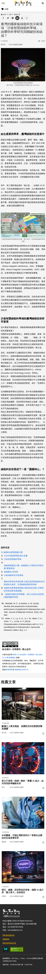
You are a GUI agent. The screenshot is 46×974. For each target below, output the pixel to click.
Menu (3, 3)
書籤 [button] (27, 18)
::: (1, 14)
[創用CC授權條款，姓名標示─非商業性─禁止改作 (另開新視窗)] (10, 644)
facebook (3, 18)
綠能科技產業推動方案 (13, 552)
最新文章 (17, 14)
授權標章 (9, 670)
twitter (8, 18)
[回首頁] (23, 3)
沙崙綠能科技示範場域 (13, 575)
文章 (10, 14)
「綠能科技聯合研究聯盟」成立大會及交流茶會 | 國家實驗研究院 (23, 595)
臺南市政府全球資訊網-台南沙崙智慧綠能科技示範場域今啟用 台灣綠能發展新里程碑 (24, 583)
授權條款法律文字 (21, 670)
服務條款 (6, 939)
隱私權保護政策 (9, 935)
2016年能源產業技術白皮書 (15, 556)
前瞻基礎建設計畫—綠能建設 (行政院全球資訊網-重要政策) (24, 566)
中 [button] (17, 18)
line (12, 18)
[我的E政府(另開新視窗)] (5, 949)
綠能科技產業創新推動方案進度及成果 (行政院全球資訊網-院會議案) (23, 589)
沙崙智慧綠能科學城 (12, 559)
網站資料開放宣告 (9, 943)
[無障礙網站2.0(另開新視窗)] (16, 949)
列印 (22, 18)
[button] (43, 3)
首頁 (4, 14)
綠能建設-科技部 (10, 572)
